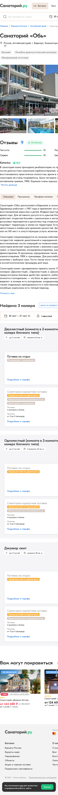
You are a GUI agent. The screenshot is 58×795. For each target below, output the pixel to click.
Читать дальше (9, 185)
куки (21, 785)
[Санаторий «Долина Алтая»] (20, 682)
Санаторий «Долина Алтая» (14, 700)
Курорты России (19, 26)
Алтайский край (38, 26)
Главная (4, 26)
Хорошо (47, 787)
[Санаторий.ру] (16, 6)
